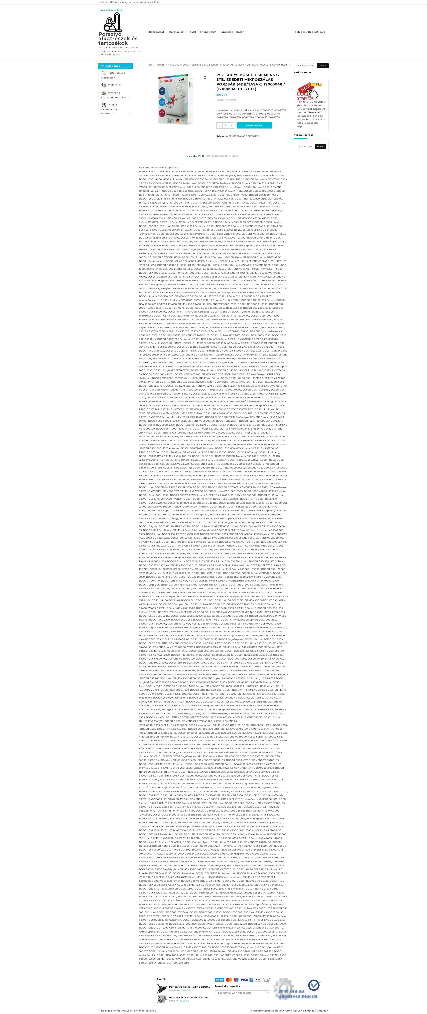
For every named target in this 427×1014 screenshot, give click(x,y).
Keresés (323, 66)
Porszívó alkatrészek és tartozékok (118, 38)
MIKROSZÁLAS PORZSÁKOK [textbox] (241, 993)
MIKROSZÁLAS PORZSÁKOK (244, 136)
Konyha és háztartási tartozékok (114, 95)
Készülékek (114, 85)
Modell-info (195, 155)
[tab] (196, 156)
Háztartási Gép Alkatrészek (113, 75)
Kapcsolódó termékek (222, 155)
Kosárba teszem (254, 125)
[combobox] (243, 992)
